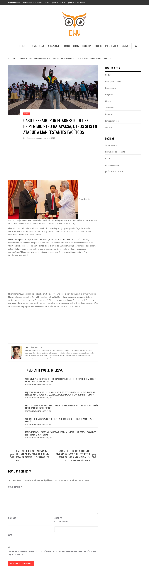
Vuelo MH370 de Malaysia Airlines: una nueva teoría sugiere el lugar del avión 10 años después (59, 420)
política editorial (58, 2)
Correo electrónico (60, 521)
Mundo (26, 114)
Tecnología (86, 46)
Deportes (98, 46)
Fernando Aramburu (35, 138)
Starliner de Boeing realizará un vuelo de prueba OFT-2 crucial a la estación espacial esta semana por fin (32, 455)
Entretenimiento (111, 46)
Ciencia (76, 46)
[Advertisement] (53, 162)
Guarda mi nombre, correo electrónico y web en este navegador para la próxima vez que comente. (53, 553)
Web (10, 535)
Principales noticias (36, 46)
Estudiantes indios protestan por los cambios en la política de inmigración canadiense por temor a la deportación (60, 433)
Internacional (53, 46)
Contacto (126, 46)
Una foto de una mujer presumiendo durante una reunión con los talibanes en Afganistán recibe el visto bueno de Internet (61, 406)
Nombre (13, 518)
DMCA (47, 2)
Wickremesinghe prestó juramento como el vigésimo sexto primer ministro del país (44, 239)
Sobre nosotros (14, 2)
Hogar (22, 46)
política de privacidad (76, 2)
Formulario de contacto (32, 2)
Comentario (15, 487)
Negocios (66, 46)
